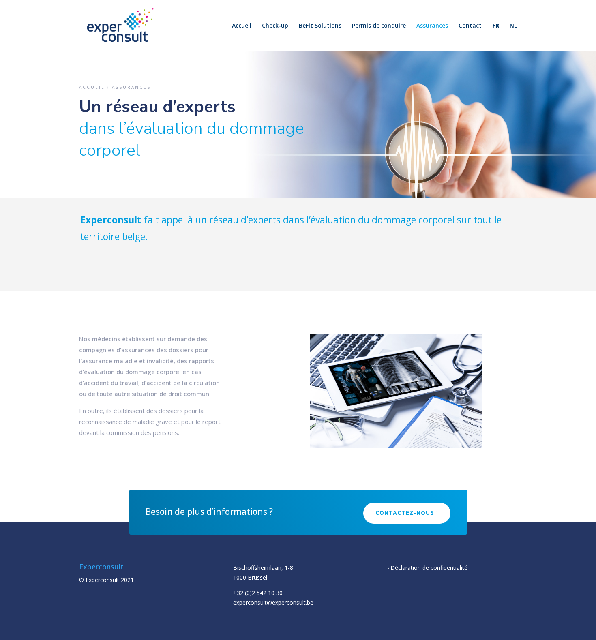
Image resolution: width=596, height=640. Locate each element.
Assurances (432, 26)
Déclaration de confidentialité (428, 568)
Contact (470, 26)
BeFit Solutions (320, 26)
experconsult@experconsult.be (273, 602)
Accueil (241, 26)
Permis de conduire (379, 26)
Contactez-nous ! (406, 513)
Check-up (275, 26)
